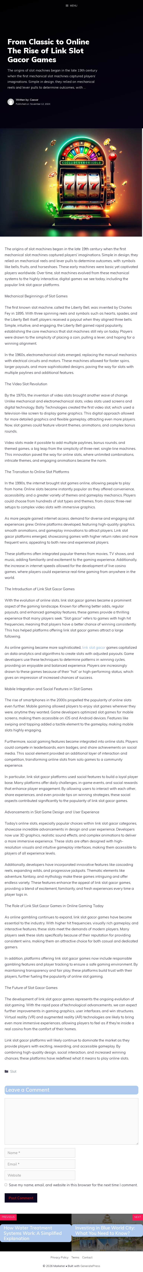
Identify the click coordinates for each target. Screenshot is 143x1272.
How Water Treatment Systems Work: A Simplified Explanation (33, 1233)
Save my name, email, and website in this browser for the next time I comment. (73, 1185)
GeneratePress (90, 1266)
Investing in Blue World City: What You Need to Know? (105, 1230)
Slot (13, 1071)
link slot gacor (93, 647)
